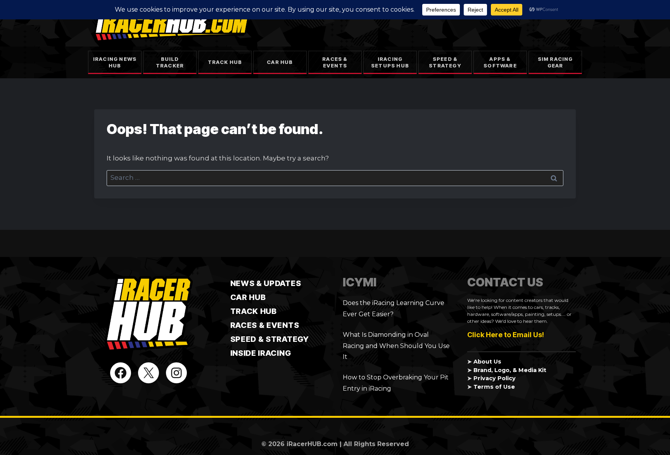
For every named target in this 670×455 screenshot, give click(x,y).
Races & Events (334, 62)
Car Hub (280, 62)
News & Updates (265, 283)
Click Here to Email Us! (505, 335)
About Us (487, 361)
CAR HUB (248, 297)
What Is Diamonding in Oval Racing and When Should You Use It (396, 346)
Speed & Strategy (445, 62)
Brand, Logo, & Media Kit (509, 370)
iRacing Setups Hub (390, 62)
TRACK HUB (253, 311)
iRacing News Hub (114, 62)
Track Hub (225, 62)
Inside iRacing (260, 353)
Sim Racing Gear (555, 62)
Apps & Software (500, 62)
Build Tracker (170, 62)
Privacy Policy (494, 378)
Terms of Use (494, 386)
